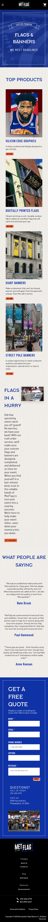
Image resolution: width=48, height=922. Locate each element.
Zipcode (11, 753)
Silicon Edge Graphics (21, 141)
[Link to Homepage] (23, 4)
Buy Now (10, 154)
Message (13, 765)
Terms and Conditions (17, 909)
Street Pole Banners (20, 355)
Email (11, 729)
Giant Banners (16, 283)
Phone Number (15, 742)
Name (11, 718)
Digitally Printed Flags (22, 210)
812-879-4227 (26, 902)
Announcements (24, 889)
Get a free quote (10, 540)
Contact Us (24, 867)
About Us (24, 863)
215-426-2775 (16, 793)
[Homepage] (24, 847)
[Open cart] (44, 4)
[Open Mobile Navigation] (3, 5)
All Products (24, 878)
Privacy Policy (33, 909)
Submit (36, 779)
